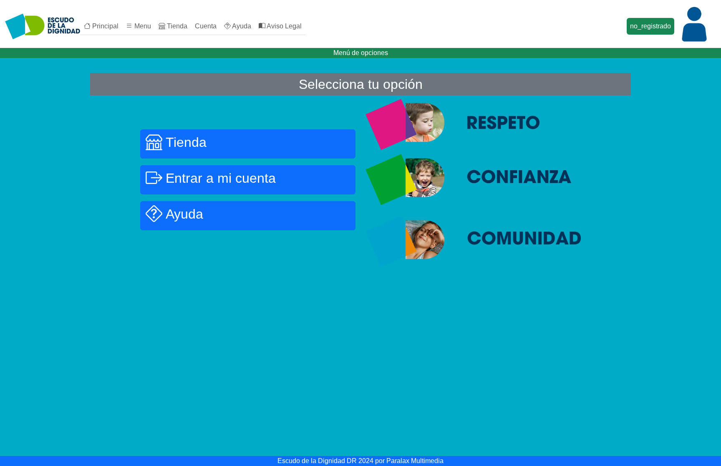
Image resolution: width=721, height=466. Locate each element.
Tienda (176, 26)
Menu (142, 26)
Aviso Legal (283, 26)
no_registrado (650, 26)
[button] (247, 144)
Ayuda (241, 26)
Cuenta (206, 26)
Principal (104, 26)
